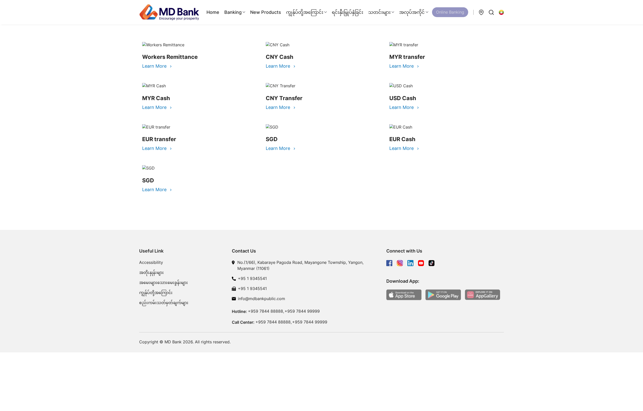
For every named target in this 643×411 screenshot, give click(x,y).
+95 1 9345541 (252, 278)
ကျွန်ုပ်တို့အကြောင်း (156, 292)
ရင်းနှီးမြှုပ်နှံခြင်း (347, 12)
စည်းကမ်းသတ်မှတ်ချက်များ (163, 302)
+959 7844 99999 (302, 311)
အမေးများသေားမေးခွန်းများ (163, 282)
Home (212, 12)
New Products (265, 12)
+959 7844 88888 (265, 311)
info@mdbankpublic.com (261, 298)
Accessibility (151, 262)
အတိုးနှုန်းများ (151, 272)
